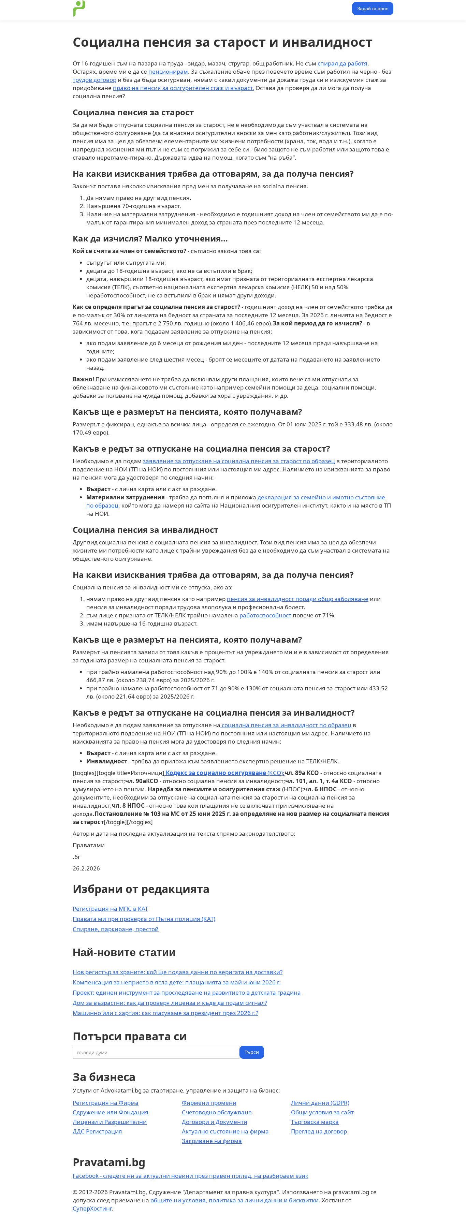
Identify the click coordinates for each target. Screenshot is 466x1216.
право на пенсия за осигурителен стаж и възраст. (183, 88)
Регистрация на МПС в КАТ (110, 908)
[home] (79, 8)
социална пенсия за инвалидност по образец (285, 725)
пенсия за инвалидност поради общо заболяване (297, 599)
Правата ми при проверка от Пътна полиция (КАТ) (144, 919)
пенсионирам (168, 71)
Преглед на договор (319, 1131)
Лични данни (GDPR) (320, 1103)
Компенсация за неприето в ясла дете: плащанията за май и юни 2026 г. (177, 982)
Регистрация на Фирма (106, 1103)
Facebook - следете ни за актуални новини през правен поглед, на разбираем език (190, 1176)
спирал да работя (342, 63)
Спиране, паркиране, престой (116, 929)
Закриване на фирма (212, 1141)
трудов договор (94, 80)
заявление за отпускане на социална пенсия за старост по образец (239, 461)
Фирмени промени (209, 1103)
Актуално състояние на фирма (225, 1131)
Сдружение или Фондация (110, 1112)
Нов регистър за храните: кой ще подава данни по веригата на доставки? (177, 972)
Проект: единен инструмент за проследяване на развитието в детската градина (187, 992)
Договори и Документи (214, 1122)
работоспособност (265, 615)
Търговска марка (315, 1122)
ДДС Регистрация (97, 1131)
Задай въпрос (372, 8)
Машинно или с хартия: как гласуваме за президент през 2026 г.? (165, 1013)
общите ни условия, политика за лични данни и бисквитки (234, 1200)
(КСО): (224, 773)
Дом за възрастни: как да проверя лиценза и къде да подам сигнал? (170, 1003)
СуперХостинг (92, 1208)
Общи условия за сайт (322, 1112)
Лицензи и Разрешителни (110, 1122)
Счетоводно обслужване (217, 1112)
